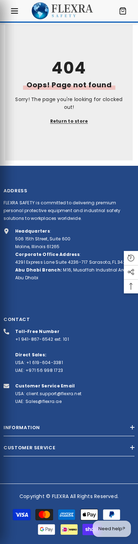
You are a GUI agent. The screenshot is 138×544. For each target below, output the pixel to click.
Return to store (69, 121)
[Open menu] (14, 11)
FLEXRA (60, 496)
